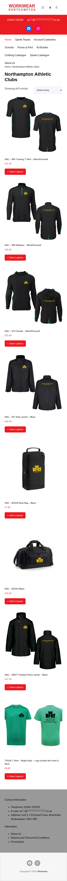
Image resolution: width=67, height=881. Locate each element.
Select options (16, 171)
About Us (10, 63)
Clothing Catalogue (15, 55)
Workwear (43, 871)
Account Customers (45, 39)
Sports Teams (22, 39)
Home (8, 39)
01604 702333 (32, 807)
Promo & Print (25, 47)
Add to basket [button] (16, 515)
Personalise (17, 841)
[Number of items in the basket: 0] (56, 7)
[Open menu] (43, 7)
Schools (9, 47)
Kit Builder (42, 47)
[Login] (50, 7)
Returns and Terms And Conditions (30, 837)
